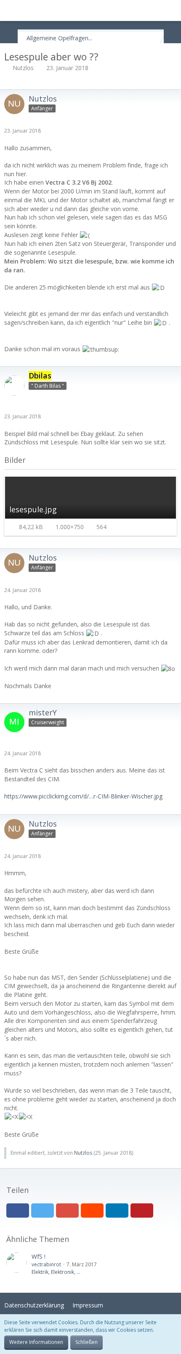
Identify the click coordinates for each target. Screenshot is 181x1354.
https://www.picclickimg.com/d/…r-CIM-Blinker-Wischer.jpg (83, 796)
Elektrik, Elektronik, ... (56, 1272)
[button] (11, 10)
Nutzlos (23, 68)
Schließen (86, 1342)
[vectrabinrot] (16, 1264)
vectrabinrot (46, 1264)
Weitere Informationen (36, 1342)
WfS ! (38, 1256)
